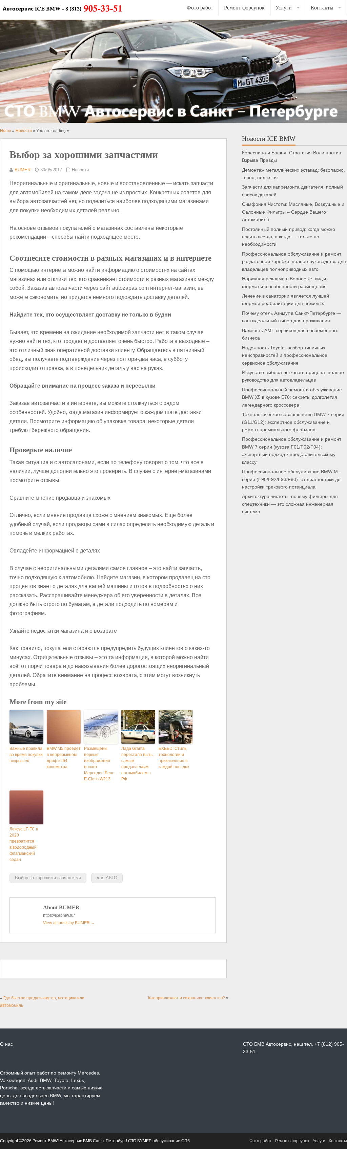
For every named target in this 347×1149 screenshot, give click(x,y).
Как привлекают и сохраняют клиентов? (186, 998)
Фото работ (200, 7)
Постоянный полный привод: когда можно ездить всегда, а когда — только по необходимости (288, 237)
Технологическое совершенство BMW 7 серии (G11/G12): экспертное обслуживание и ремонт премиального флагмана (293, 422)
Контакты (322, 7)
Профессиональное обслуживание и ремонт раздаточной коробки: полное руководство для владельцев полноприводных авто (294, 262)
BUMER (22, 169)
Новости (80, 169)
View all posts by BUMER (69, 922)
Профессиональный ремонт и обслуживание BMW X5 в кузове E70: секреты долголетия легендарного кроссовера (292, 397)
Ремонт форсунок (244, 7)
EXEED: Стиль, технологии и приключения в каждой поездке (174, 757)
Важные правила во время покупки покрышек (26, 754)
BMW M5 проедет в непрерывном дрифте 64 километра (64, 757)
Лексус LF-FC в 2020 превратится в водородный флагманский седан (23, 844)
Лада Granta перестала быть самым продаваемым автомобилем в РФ (136, 763)
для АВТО (107, 877)
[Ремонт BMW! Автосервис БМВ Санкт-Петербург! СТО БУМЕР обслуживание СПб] (62, 16)
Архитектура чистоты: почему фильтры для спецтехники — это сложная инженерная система (290, 504)
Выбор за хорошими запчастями (48, 877)
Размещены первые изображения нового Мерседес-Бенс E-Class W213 (99, 763)
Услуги (283, 7)
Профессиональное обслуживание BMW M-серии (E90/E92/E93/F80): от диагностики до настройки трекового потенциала (291, 479)
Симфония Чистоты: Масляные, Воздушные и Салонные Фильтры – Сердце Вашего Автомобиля (293, 212)
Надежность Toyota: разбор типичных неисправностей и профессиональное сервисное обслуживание (284, 355)
